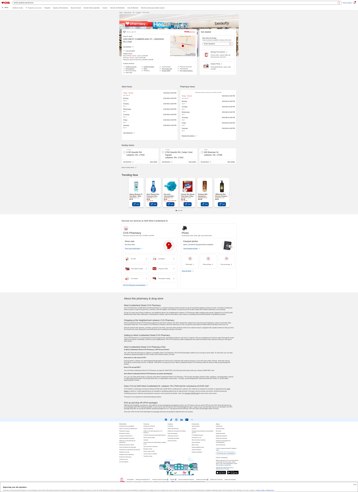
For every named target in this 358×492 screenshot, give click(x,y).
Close (355, 484)
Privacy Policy (261, 490)
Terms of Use (270, 490)
